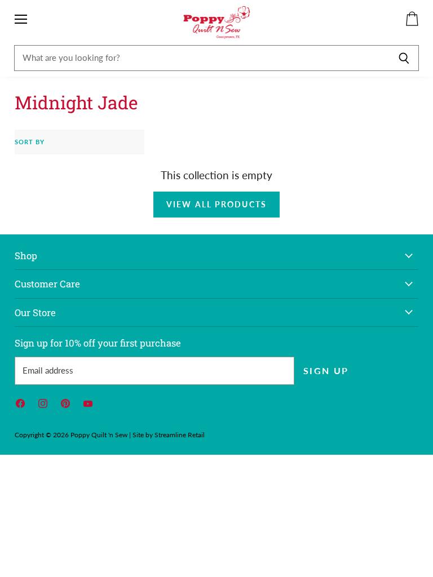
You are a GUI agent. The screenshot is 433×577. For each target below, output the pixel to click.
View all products (216, 204)
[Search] (404, 58)
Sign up (326, 370)
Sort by (30, 142)
